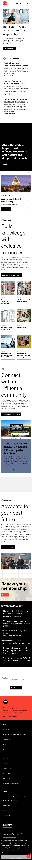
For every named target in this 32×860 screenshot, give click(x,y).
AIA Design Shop (7, 816)
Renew (4, 595)
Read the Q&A (7, 76)
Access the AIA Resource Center (10, 275)
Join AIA (4, 164)
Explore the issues (7, 547)
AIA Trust (5, 763)
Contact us (6, 744)
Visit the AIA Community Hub (10, 414)
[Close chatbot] (30, 854)
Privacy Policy (4, 848)
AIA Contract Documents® (10, 800)
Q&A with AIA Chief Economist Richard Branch (16, 64)
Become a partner (7, 778)
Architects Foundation (8, 768)
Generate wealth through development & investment (16, 100)
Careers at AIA (7, 739)
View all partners (15, 687)
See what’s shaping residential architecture (14, 82)
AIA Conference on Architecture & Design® (14, 797)
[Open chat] (28, 856)
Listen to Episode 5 (9, 113)
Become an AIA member (9, 716)
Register (6, 94)
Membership (6, 729)
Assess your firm (9, 48)
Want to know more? (16, 858)
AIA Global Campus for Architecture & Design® (15, 734)
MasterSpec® (6, 805)
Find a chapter (6, 773)
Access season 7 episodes (10, 469)
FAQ (4, 750)
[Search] (21, 3)
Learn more (5, 209)
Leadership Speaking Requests (11, 783)
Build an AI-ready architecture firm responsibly (14, 30)
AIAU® (5, 810)
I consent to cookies (16, 855)
